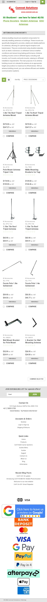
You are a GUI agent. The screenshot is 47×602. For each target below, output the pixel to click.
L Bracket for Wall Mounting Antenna (33, 341)
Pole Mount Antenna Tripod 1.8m (11, 171)
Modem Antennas (29, 21)
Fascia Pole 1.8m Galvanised (10, 284)
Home (24, 439)
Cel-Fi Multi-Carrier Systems (23, 445)
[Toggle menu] (3, 3)
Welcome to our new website (23, 481)
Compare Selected (36, 379)
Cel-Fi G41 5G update (23, 476)
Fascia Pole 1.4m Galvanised (32, 284)
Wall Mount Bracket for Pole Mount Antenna (11, 342)
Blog (23, 461)
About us (24, 459)
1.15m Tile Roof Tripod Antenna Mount (10, 228)
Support (23, 453)
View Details (12, 131)
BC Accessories (8, 108)
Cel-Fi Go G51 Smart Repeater (23, 484)
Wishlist (23, 422)
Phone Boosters (11, 21)
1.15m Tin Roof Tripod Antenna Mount (31, 228)
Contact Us (23, 456)
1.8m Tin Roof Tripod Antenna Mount (34, 114)
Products (23, 442)
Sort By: (17, 79)
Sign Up (33, 2)
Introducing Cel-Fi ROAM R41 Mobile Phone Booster (24, 479)
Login (27, 2)
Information (23, 464)
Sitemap (23, 600)
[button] (23, 511)
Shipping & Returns (23, 427)
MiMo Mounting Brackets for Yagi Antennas (32, 172)
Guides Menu (23, 447)
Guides (23, 450)
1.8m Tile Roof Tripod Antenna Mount (12, 114)
